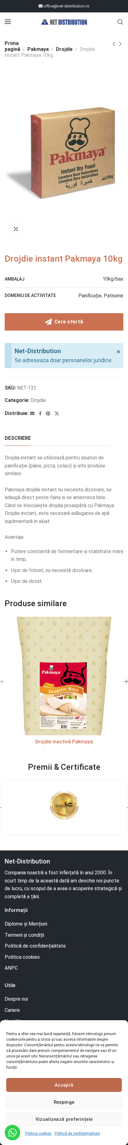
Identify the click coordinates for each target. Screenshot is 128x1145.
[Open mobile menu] (8, 22)
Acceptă (64, 1085)
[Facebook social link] (40, 413)
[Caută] (120, 22)
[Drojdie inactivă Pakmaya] (64, 676)
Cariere (12, 1010)
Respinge (64, 1102)
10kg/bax (113, 279)
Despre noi (16, 999)
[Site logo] (64, 22)
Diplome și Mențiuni (26, 924)
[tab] (17, 438)
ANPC (11, 968)
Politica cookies (38, 1133)
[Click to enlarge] (15, 229)
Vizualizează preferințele (64, 1119)
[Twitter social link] (57, 413)
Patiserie (113, 296)
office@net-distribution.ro (66, 6)
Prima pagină (12, 46)
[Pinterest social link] (48, 413)
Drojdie (64, 49)
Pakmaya (38, 49)
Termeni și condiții (24, 935)
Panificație (90, 296)
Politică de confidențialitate (77, 1133)
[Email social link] (32, 413)
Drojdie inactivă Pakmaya (64, 742)
